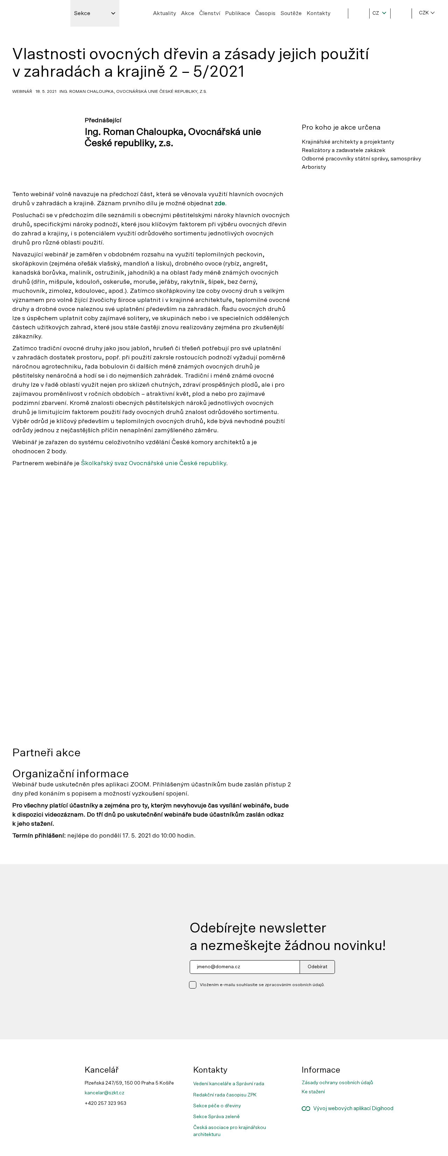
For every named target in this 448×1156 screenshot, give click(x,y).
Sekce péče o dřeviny (217, 1105)
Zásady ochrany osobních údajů (337, 1082)
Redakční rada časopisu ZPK (225, 1095)
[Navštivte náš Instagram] (419, 1074)
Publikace (237, 13)
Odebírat (317, 966)
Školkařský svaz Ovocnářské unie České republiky (153, 463)
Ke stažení (313, 1091)
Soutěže (291, 13)
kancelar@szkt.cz (104, 1092)
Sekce (82, 13)
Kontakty (318, 13)
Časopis (265, 13)
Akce (187, 13)
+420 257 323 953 (105, 1103)
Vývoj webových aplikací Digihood (351, 1108)
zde (220, 203)
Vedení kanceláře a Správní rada (228, 1083)
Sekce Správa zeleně (216, 1116)
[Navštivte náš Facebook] (419, 1068)
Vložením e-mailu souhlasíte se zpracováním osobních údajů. (262, 985)
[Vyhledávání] (358, 13)
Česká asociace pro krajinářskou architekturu (229, 1131)
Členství (209, 13)
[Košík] (401, 13)
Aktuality (164, 13)
